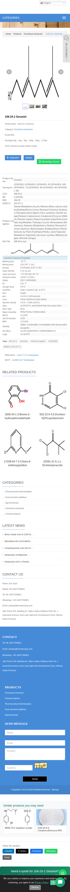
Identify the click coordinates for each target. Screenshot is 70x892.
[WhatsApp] (63, 873)
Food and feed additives (16, 497)
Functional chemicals (33, 34)
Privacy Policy (41, 882)
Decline (35, 887)
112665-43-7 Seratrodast (23, 360)
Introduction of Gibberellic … (17, 555)
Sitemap (55, 790)
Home (8, 34)
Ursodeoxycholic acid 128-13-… (19, 548)
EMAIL (29, 157)
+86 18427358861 (21, 600)
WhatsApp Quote (50, 161)
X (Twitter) (22, 851)
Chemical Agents (12, 514)
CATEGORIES (11, 17)
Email (7, 857)
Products (17, 34)
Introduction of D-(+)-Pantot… (18, 562)
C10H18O (53, 341)
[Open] (66, 48)
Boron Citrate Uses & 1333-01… (19, 534)
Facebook (36, 851)
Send (35, 778)
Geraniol (24, 341)
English (47, 3)
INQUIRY (14, 157)
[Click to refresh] (41, 765)
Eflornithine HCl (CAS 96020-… (19, 541)
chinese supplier (38, 341)
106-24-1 (13, 341)
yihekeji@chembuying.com (20, 606)
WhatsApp (51, 851)
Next (60, 72)
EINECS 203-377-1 (12, 347)
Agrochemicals (12, 503)
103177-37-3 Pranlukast (27, 355)
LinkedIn (8, 851)
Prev (9, 72)
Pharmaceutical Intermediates (18, 492)
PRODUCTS (13, 687)
